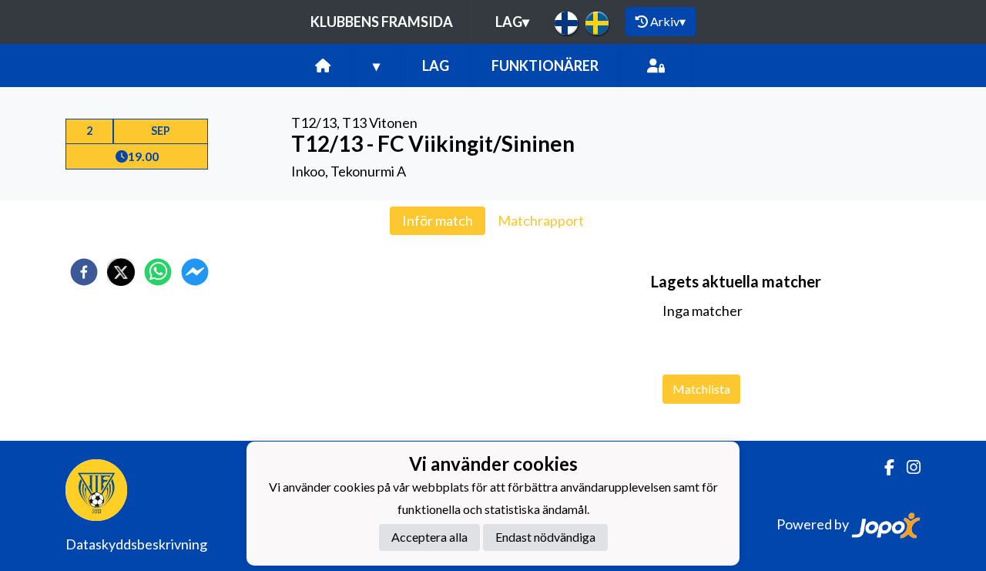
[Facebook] (883, 467)
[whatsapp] (158, 272)
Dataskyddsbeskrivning (136, 544)
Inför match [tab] (437, 220)
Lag (512, 21)
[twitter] (121, 272)
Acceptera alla (429, 536)
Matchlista (701, 388)
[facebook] (84, 272)
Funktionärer (545, 65)
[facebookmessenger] (195, 272)
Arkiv (668, 21)
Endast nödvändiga (545, 536)
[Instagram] (907, 467)
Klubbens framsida (381, 21)
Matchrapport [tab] (541, 220)
